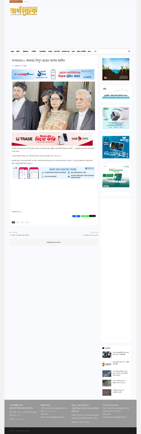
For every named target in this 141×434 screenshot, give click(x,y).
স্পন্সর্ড (73, 51)
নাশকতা (22, 222)
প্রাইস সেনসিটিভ (81, 51)
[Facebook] (76, 216)
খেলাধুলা (50, 51)
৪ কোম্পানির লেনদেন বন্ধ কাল (90, 235)
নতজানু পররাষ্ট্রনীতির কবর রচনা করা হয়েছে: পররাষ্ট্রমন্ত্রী (121, 353)
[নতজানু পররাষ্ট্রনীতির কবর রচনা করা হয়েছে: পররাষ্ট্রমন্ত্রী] (106, 354)
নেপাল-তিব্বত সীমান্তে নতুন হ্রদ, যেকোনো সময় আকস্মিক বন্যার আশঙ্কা (120, 373)
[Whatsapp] (85, 216)
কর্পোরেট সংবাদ (65, 51)
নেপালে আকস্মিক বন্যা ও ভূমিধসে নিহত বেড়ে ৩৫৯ (119, 382)
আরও (89, 51)
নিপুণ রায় (27, 222)
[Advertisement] (72, 31)
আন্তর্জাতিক (42, 51)
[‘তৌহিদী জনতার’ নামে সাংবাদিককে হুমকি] (106, 392)
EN (95, 51)
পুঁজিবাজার (25, 51)
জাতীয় (18, 51)
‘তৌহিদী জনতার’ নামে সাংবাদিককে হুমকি (118, 391)
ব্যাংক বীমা (57, 51)
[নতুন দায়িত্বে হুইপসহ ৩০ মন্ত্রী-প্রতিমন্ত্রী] (106, 364)
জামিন (17, 222)
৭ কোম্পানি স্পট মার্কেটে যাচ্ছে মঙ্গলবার (19, 235)
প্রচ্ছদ (12, 51)
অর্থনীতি (34, 51)
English (26, 1)
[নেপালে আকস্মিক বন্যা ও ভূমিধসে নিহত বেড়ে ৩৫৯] (106, 383)
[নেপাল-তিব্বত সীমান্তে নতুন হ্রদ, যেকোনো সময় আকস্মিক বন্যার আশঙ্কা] (106, 373)
